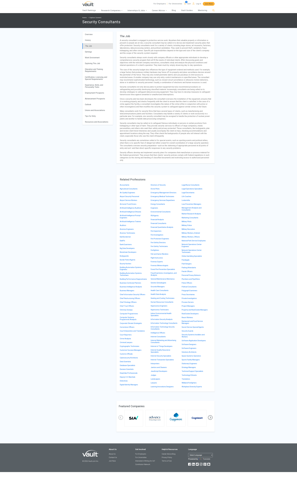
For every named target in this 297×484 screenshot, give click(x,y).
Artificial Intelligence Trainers (130, 221)
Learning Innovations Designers (162, 387)
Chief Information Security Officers (132, 294)
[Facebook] (189, 464)
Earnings (88, 52)
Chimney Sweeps (126, 310)
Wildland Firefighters (189, 383)
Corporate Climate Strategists (131, 323)
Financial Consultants (158, 223)
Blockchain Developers (128, 252)
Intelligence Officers (158, 333)
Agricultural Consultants (128, 189)
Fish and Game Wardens (159, 254)
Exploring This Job (92, 63)
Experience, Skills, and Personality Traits (94, 86)
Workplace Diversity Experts (192, 387)
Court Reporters (126, 335)
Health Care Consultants (159, 290)
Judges (153, 375)
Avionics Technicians (127, 233)
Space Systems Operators (191, 356)
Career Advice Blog (168, 454)
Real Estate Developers (190, 314)
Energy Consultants (158, 204)
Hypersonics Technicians (160, 310)
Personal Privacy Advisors (191, 275)
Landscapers (155, 379)
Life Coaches (186, 196)
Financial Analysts (157, 219)
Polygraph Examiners (189, 290)
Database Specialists (127, 365)
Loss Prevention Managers (191, 204)
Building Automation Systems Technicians (131, 274)
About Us (112, 454)
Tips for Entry (90, 116)
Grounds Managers (158, 287)
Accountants (124, 185)
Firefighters (155, 250)
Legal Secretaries (188, 193)
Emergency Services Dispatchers (163, 200)
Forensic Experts (157, 262)
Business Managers (127, 290)
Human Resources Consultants (162, 302)
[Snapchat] (209, 464)
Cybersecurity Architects (129, 358)
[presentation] (120, 417)
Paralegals (185, 260)
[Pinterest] (205, 464)
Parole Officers (187, 271)
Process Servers (188, 302)
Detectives (124, 381)
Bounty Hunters (125, 264)
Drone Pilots (155, 189)
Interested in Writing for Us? (145, 461)
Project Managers (188, 306)
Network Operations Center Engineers (192, 245)
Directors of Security (158, 185)
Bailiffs (122, 241)
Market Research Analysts (191, 214)
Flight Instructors (157, 258)
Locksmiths (186, 200)
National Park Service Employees (194, 241)
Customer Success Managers (130, 350)
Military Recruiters (188, 229)
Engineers (154, 208)
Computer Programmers (129, 314)
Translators (186, 379)
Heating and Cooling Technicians (162, 298)
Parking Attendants (189, 268)
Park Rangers (187, 264)
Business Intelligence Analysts (131, 287)
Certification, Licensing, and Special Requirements (96, 78)
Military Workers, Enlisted (191, 233)
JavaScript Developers (159, 371)
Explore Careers (95, 17)
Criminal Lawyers (126, 342)
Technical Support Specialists (192, 371)
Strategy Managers (189, 367)
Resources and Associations (96, 122)
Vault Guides (187, 10)
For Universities (175, 4)
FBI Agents (155, 216)
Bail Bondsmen (125, 237)
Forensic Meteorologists (159, 265)
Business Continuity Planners (130, 283)
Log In (198, 4)
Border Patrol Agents (127, 260)
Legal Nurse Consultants (190, 185)
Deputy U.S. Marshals (127, 377)
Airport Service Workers (128, 200)
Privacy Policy (167, 457)
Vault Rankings (89, 10)
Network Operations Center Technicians (192, 251)
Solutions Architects (189, 352)
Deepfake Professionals (128, 373)
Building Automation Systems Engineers (131, 268)
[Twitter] (197, 464)
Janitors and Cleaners (159, 367)
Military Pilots (186, 221)
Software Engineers (189, 348)
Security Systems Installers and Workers (193, 336)
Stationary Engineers (189, 363)
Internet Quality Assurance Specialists (160, 351)
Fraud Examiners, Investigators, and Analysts (164, 274)
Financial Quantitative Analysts (162, 227)
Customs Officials (126, 354)
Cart (189, 4)
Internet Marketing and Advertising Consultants (163, 341)
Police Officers (187, 283)
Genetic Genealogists (158, 283)
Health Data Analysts (158, 294)
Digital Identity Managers (129, 385)
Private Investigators (189, 298)
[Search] (213, 10)
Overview (89, 34)
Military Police (187, 225)
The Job (88, 46)
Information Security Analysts (162, 319)
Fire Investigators (157, 235)
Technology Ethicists (189, 375)
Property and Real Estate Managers (195, 310)
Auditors (123, 225)
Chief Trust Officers (127, 306)
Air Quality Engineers (127, 193)
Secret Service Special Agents (193, 327)
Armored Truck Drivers (128, 204)
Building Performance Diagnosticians (133, 279)
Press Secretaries (188, 294)
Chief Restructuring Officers (130, 298)
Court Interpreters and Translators (132, 331)
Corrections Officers (127, 327)
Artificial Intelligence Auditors (130, 208)
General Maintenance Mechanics (163, 279)
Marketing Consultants (190, 218)
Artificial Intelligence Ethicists (130, 212)
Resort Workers (187, 317)
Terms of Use (167, 461)
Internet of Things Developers (161, 346)
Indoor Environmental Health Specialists (161, 314)
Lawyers (154, 383)
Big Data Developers (127, 248)
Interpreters (155, 363)
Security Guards (187, 331)
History (88, 40)
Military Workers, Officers (191, 237)
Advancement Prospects (95, 99)
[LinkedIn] (193, 464)
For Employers (160, 4)
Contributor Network (142, 464)
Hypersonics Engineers (159, 306)
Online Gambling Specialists (192, 256)
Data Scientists (125, 362)
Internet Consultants (158, 337)
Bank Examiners (126, 244)
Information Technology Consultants (164, 323)
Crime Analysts (125, 339)
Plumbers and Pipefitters (191, 279)
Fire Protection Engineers (160, 239)
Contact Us (113, 457)
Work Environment (92, 58)
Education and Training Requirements (94, 70)
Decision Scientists (127, 369)
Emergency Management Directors (163, 193)
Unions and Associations (95, 110)
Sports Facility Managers (191, 360)
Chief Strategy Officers (128, 302)
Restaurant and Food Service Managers (192, 322)
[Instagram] (201, 464)
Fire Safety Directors (158, 242)
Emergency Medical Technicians (162, 196)
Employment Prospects (94, 93)
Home (84, 17)
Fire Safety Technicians (159, 246)
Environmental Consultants (161, 212)
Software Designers (189, 344)
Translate (206, 459)
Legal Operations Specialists (192, 189)
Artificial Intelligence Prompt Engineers (130, 217)
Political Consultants (189, 287)
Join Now (209, 4)
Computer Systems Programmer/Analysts (128, 318)
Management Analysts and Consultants (192, 209)
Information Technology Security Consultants (163, 328)
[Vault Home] (88, 4)
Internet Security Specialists (161, 356)
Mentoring (202, 10)
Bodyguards (124, 256)
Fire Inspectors (156, 231)
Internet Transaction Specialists (162, 360)
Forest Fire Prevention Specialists (163, 269)
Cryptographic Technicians (129, 346)
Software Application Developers (194, 341)
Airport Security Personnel (129, 196)
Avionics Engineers (127, 229)
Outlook (88, 104)
